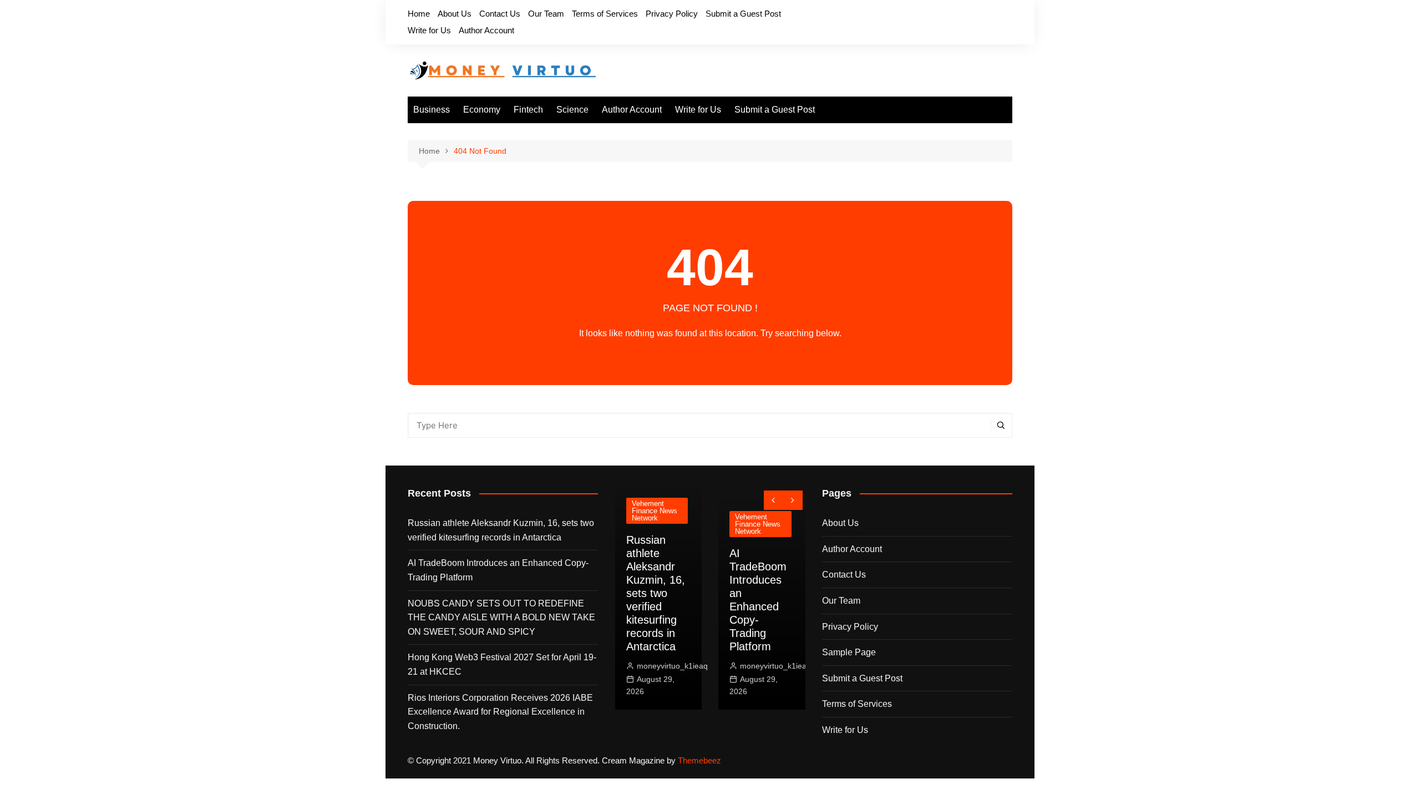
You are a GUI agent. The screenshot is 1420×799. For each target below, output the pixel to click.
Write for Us (429, 30)
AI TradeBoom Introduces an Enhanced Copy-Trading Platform (498, 570)
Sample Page (849, 652)
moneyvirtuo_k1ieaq (672, 665)
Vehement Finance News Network (654, 510)
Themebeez (699, 760)
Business (431, 109)
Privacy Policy (672, 13)
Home (419, 13)
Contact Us (499, 13)
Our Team (546, 13)
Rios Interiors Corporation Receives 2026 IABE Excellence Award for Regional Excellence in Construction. (500, 712)
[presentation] (773, 500)
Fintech (528, 109)
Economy (481, 109)
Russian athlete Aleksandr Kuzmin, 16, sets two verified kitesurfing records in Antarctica (501, 530)
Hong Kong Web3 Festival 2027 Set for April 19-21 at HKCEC (502, 664)
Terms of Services (605, 13)
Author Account (486, 30)
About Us (454, 13)
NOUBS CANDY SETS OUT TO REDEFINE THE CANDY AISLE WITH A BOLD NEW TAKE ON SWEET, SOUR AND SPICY (501, 617)
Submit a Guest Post (743, 13)
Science (572, 109)
